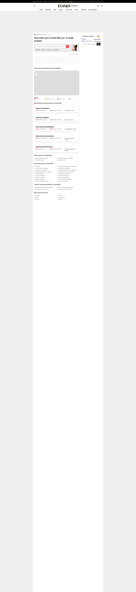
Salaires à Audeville (40, 177)
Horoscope (92, 1)
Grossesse (48, 9)
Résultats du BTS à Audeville (65, 189)
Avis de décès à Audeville (41, 170)
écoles (76, 9)
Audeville (37, 166)
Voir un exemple (97, 39)
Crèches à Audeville (40, 175)
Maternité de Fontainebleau (45, 127)
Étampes (43, 49)
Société (79, 1)
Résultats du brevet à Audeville (66, 187)
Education (69, 9)
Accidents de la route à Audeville (66, 171)
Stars (83, 1)
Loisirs (87, 1)
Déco (54, 1)
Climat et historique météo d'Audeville (68, 166)
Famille (71, 1)
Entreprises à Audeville (64, 177)
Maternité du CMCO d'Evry (44, 147)
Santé (75, 1)
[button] (36, 72)
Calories (60, 195)
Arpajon (49, 49)
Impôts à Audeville (39, 179)
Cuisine (45, 1)
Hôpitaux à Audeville (63, 181)
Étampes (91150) (70, 110)
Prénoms (83, 9)
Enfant (61, 9)
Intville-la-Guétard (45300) (41, 158)
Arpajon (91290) (69, 119)
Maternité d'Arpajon (42, 117)
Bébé (55, 9)
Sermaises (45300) (39, 160)
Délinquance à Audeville (64, 173)
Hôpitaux (61, 199)
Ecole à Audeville (39, 173)
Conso (41, 9)
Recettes (50, 1)
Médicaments (62, 197)
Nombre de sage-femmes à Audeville (67, 170)
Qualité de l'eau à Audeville (41, 168)
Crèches (37, 199)
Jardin (57, 1)
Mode (37, 1)
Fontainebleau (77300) (71, 129)
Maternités (39, 34)
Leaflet (77, 94)
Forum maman (92, 9)
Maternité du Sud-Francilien (45, 136)
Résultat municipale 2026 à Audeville (44, 187)
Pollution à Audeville (63, 175)
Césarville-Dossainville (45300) (66, 158)
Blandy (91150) (62, 160)
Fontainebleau (55, 49)
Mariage (66, 1)
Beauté (41, 1)
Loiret (44, 34)
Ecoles (36, 197)
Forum (101, 1)
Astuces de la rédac (87, 41)
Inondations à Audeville (64, 168)
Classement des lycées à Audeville (43, 171)
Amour (62, 1)
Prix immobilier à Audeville (65, 179)
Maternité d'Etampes (42, 108)
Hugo (97, 1)
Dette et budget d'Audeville (41, 181)
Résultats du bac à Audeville (42, 189)
